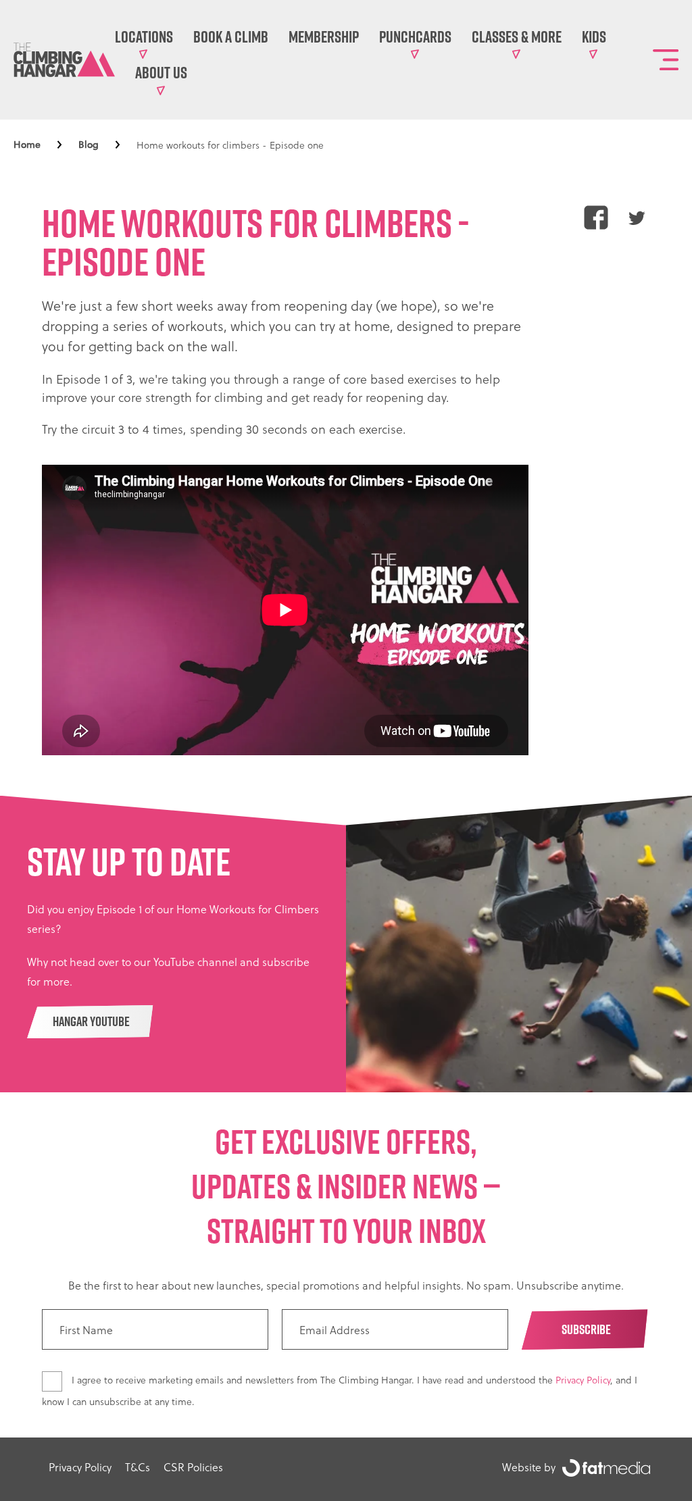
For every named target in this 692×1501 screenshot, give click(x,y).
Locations (144, 36)
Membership (324, 36)
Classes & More (517, 36)
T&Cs (137, 1467)
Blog (88, 144)
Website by (528, 1467)
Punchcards (415, 36)
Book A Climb (230, 36)
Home (27, 144)
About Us (161, 72)
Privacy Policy (582, 1380)
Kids (594, 36)
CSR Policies (193, 1467)
